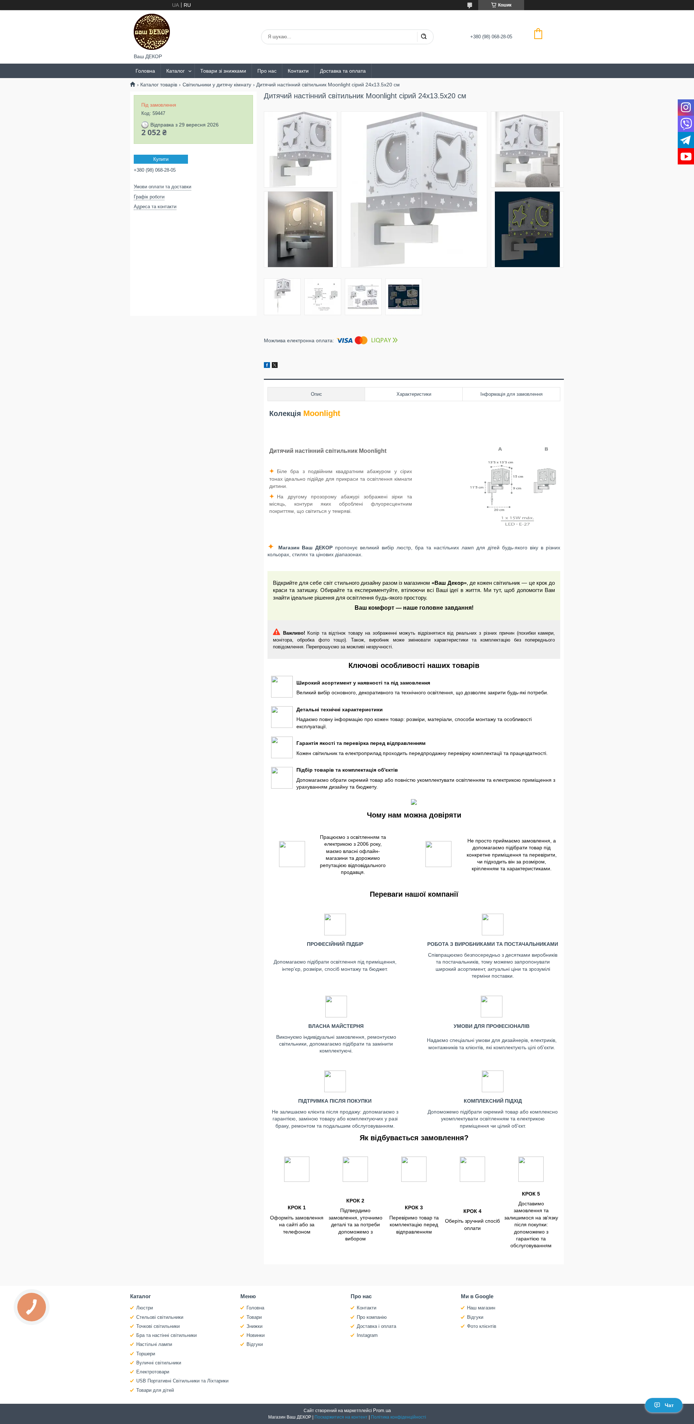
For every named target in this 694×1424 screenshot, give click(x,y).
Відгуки (255, 1344)
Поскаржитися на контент (341, 1417)
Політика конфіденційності (398, 1417)
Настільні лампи (154, 1344)
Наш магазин (481, 1308)
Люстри (144, 1308)
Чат (669, 1405)
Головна (145, 71)
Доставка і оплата (376, 1326)
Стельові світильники (159, 1317)
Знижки (254, 1326)
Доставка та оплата (343, 71)
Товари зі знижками (223, 71)
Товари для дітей (155, 1390)
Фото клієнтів (481, 1326)
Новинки (256, 1335)
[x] (275, 366)
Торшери (145, 1353)
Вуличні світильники (158, 1362)
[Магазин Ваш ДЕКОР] (152, 32)
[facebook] (267, 366)
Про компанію (372, 1317)
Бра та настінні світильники (166, 1335)
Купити (160, 159)
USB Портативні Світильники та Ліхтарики (182, 1381)
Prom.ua (382, 1410)
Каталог (175, 71)
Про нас (267, 71)
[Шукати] (423, 37)
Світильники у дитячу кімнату (217, 84)
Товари (254, 1317)
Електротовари (152, 1371)
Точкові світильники (158, 1326)
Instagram (367, 1335)
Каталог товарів (158, 84)
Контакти (298, 71)
